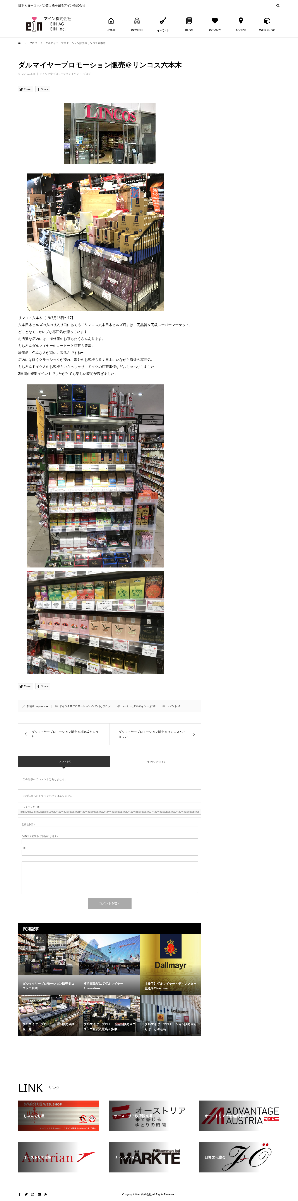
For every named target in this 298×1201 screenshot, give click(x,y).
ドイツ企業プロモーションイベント (61, 74)
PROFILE (137, 30)
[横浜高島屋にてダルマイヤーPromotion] (109, 954)
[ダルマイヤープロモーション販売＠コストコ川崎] (48, 954)
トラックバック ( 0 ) (155, 761)
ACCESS (241, 30)
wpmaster (42, 706)
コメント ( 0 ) (64, 761)
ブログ (87, 74)
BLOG (189, 30)
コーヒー (127, 706)
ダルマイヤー (141, 706)
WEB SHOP (267, 30)
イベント (163, 30)
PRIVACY (215, 30)
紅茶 (153, 706)
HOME (111, 30)
